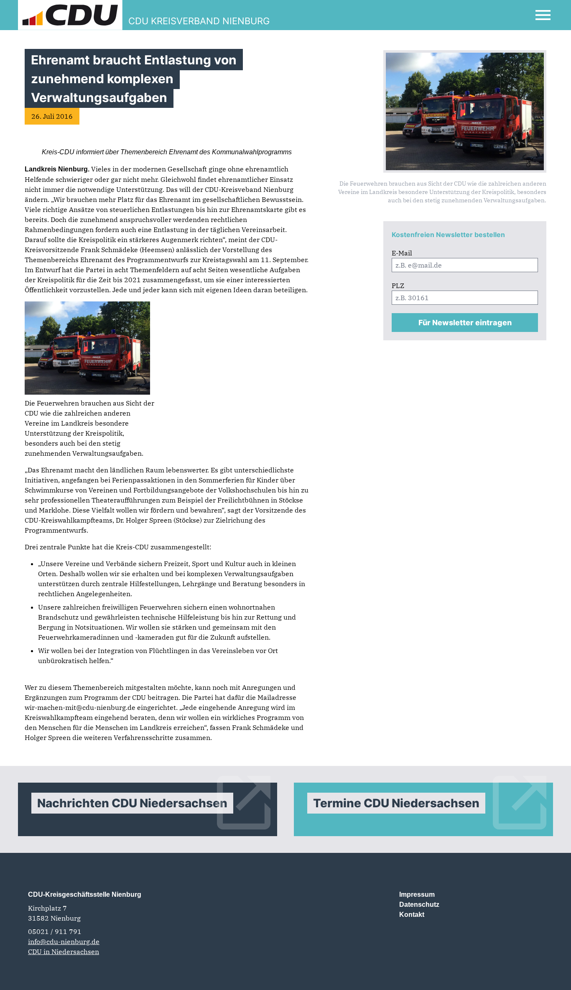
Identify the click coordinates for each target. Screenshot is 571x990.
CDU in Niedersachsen (63, 951)
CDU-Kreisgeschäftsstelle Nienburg (84, 894)
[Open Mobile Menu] (543, 15)
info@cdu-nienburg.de (63, 941)
